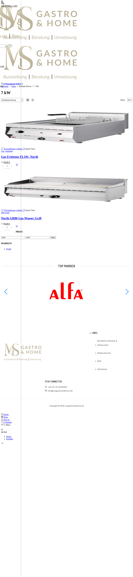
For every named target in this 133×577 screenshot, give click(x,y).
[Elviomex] (66, 310)
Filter (53, 238)
